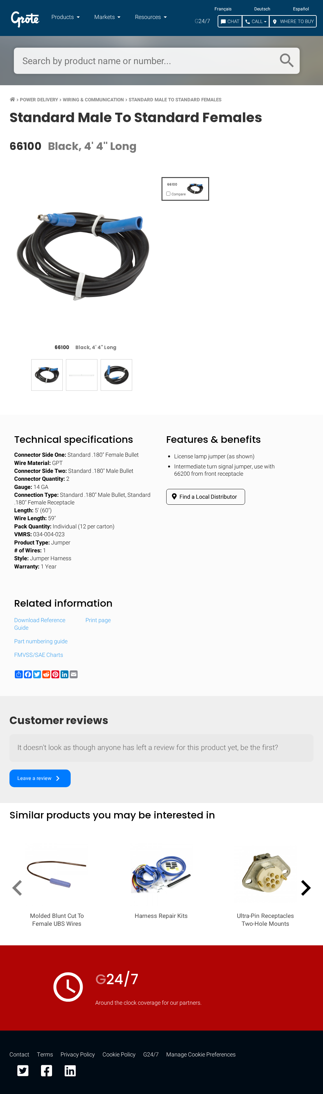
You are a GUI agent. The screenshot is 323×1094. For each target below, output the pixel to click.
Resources (148, 17)
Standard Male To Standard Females (175, 99)
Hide (300, 825)
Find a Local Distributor (207, 497)
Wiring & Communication (93, 99)
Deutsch (262, 9)
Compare (161, 1017)
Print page (98, 620)
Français (223, 9)
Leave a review (40, 778)
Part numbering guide (41, 641)
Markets (105, 17)
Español (301, 9)
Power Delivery (39, 99)
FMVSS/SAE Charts (38, 655)
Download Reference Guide (39, 624)
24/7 (202, 21)
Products (63, 17)
